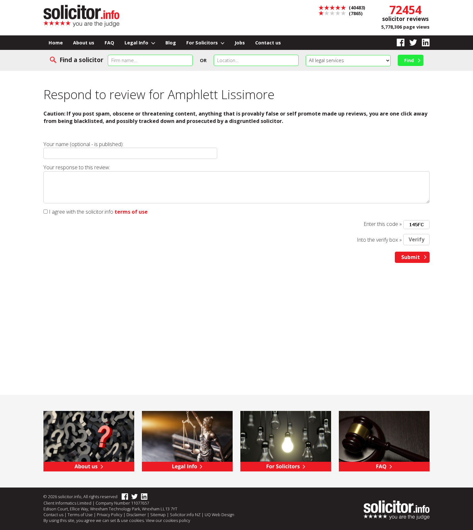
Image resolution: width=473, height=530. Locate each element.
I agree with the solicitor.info (81, 211)
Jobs (240, 43)
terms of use (131, 211)
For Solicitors (202, 43)
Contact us (268, 43)
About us (83, 43)
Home (56, 43)
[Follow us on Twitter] (410, 43)
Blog (170, 43)
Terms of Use (80, 514)
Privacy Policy (109, 514)
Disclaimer (136, 514)
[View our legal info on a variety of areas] (187, 440)
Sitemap (158, 514)
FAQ (109, 43)
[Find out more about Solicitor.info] (88, 440)
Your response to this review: (76, 167)
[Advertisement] (236, 318)
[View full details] (384, 440)
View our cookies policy (168, 520)
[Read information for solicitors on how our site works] (285, 440)
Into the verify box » (379, 239)
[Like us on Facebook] (398, 43)
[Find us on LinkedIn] (423, 43)
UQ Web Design (219, 514)
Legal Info (137, 43)
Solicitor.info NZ (185, 514)
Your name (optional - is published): (83, 144)
